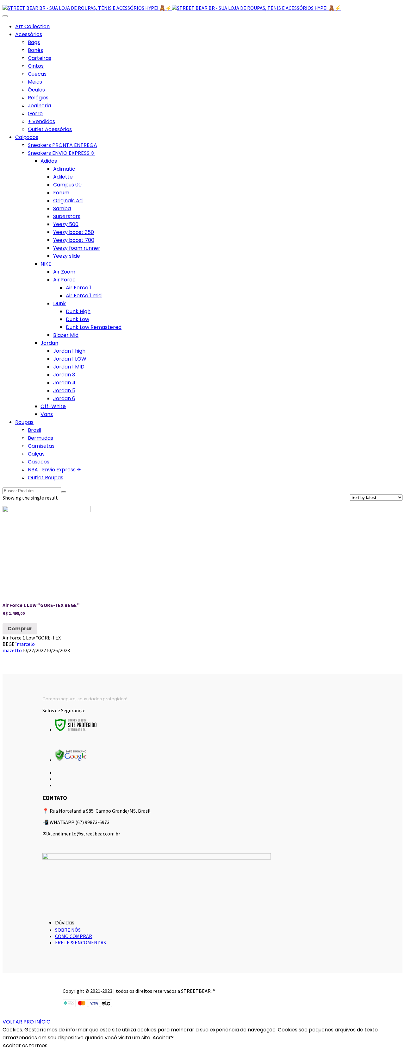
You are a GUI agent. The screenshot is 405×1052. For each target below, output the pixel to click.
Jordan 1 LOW (69, 358)
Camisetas (41, 446)
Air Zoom (64, 271)
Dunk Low (77, 319)
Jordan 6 (64, 398)
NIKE (45, 264)
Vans (46, 414)
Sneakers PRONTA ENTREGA (62, 145)
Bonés (35, 50)
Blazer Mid (65, 335)
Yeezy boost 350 (73, 232)
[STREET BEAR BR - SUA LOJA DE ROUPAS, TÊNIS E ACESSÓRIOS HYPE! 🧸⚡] (87, 8)
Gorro (35, 113)
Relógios (38, 97)
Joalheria (39, 105)
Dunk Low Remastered (94, 327)
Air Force (64, 279)
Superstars (66, 216)
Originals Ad (68, 200)
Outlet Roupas (45, 477)
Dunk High (78, 311)
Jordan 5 (64, 390)
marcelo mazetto (19, 647)
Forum (61, 192)
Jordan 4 (64, 382)
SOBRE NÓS (68, 930)
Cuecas (37, 74)
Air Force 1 (78, 287)
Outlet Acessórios (50, 129)
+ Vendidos (41, 121)
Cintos (36, 66)
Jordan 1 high (69, 351)
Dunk (59, 303)
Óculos (36, 89)
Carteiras (39, 58)
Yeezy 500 (65, 224)
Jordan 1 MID (68, 366)
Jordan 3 (64, 374)
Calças (36, 453)
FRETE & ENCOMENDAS (80, 942)
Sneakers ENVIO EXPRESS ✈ (61, 153)
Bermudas (40, 438)
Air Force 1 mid (84, 295)
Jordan (49, 343)
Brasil (34, 430)
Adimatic (64, 169)
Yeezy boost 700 (73, 240)
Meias (35, 81)
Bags (34, 42)
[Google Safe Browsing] (71, 760)
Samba (62, 208)
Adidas (48, 161)
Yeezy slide (66, 256)
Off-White (53, 406)
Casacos (38, 461)
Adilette (63, 176)
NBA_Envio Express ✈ (54, 469)
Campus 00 (67, 184)
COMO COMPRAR (73, 936)
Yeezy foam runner (76, 248)
